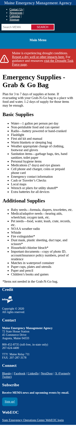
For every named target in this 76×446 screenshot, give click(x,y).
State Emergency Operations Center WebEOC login (33, 420)
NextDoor (47, 373)
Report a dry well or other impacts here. (38, 57)
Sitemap (14, 19)
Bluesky (7, 373)
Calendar (15, 16)
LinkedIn (33, 373)
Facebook (19, 373)
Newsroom (16, 12)
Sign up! (10, 401)
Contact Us (16, 9)
